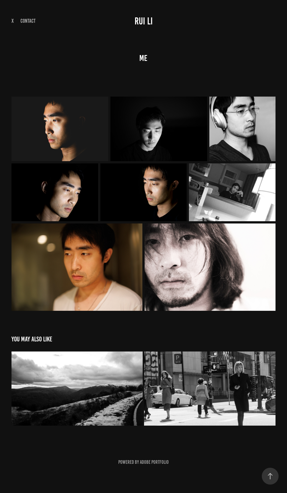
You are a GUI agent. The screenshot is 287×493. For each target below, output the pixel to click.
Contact (28, 21)
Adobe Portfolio (154, 462)
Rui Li (144, 21)
